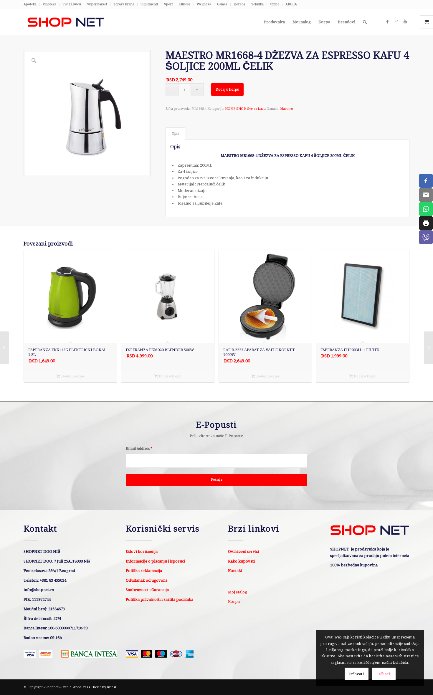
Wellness (204, 4)
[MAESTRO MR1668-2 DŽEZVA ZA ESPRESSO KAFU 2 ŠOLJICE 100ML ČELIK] (4, 347)
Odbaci (383, 674)
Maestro (286, 109)
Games (222, 4)
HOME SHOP (235, 109)
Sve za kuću (71, 4)
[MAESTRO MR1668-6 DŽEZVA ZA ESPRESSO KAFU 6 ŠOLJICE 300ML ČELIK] (428, 347)
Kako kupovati (241, 561)
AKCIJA (291, 4)
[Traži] (365, 22)
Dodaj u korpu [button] (72, 376)
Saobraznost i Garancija (147, 590)
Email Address (139, 449)
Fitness (185, 4)
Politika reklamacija (144, 570)
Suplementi (149, 4)
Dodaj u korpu (227, 89)
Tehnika (257, 4)
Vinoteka (49, 4)
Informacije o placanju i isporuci (155, 561)
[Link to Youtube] (405, 21)
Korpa (234, 601)
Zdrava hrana (123, 4)
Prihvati (356, 674)
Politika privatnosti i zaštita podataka (159, 599)
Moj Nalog (237, 592)
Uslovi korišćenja (142, 551)
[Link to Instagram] (396, 21)
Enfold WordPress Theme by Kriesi (88, 687)
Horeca (239, 4)
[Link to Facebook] (387, 21)
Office (274, 4)
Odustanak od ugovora (146, 580)
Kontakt (235, 570)
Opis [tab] (175, 133)
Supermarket (97, 4)
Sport (168, 4)
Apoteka (30, 4)
